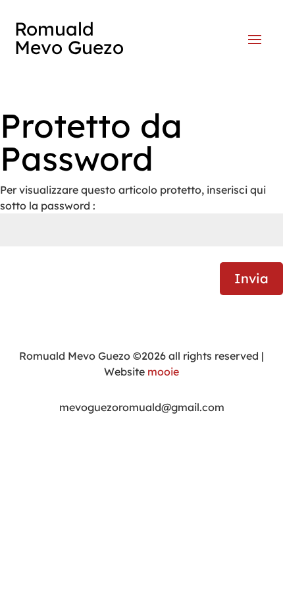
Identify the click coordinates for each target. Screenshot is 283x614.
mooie (163, 371)
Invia (251, 278)
